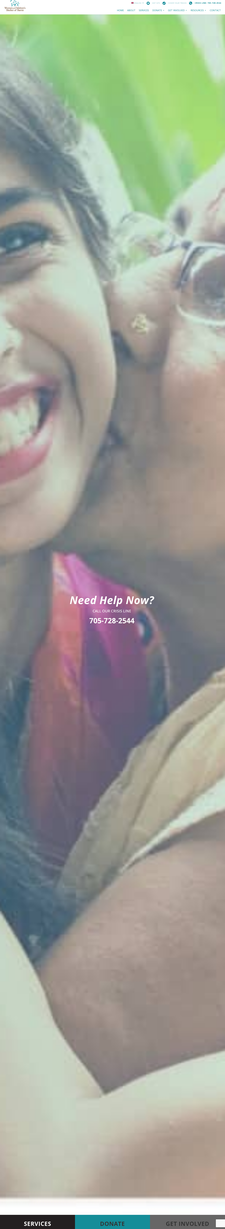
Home (120, 10)
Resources (197, 10)
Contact (215, 10)
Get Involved (176, 10)
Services (144, 10)
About (131, 10)
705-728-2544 (111, 620)
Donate (157, 10)
